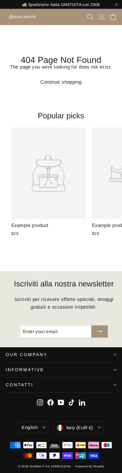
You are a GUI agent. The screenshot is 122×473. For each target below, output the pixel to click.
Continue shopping (60, 82)
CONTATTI (19, 384)
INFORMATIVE (25, 369)
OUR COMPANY (26, 354)
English (30, 427)
